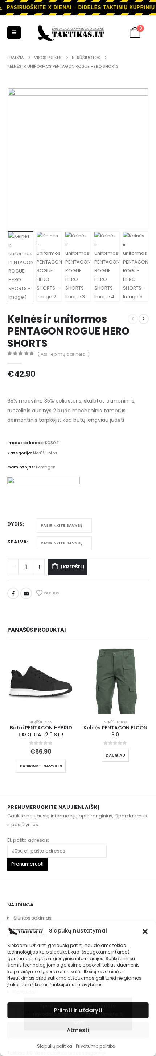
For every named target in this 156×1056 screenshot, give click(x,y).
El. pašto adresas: (28, 840)
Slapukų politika (54, 1046)
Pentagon (46, 467)
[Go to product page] (40, 680)
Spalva (17, 541)
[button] (145, 930)
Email (26, 593)
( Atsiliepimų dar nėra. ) (64, 354)
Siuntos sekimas (32, 917)
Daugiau (115, 755)
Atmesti (78, 1030)
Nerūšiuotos (45, 453)
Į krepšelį (72, 566)
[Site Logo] (70, 32)
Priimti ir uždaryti (78, 1010)
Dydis (14, 524)
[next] (144, 319)
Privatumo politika (95, 1046)
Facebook (13, 593)
